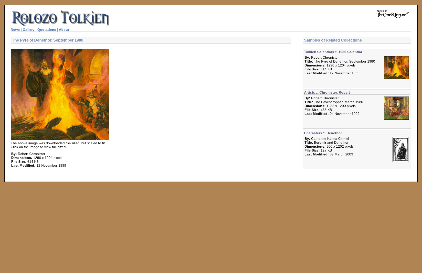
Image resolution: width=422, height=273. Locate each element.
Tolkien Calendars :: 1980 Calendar (333, 52)
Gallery (28, 30)
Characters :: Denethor (323, 133)
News (15, 30)
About (64, 30)
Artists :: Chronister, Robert (327, 92)
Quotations (46, 30)
